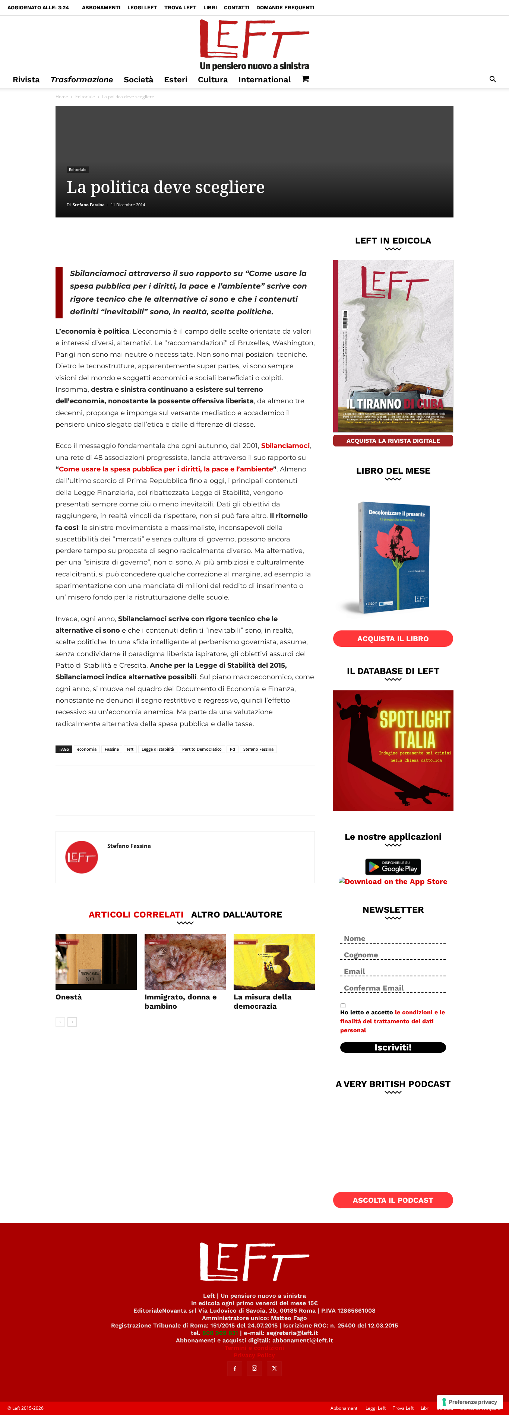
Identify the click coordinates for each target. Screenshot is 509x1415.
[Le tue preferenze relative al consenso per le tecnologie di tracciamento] (470, 1402)
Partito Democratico (202, 749)
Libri (210, 7)
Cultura (213, 79)
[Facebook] (109, 242)
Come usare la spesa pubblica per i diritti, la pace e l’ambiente (166, 469)
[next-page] (72, 1022)
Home (62, 96)
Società (139, 79)
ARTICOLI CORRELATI (136, 914)
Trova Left (180, 7)
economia (87, 749)
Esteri (175, 79)
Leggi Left (142, 7)
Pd (232, 749)
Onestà (69, 996)
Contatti (236, 7)
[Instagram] (254, 1368)
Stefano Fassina (89, 204)
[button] (493, 80)
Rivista (26, 79)
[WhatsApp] (158, 242)
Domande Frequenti (285, 7)
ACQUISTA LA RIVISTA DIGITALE (393, 440)
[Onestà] (96, 962)
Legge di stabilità (158, 749)
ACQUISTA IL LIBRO (393, 638)
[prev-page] (60, 1022)
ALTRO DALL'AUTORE (236, 914)
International (264, 79)
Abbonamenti (101, 7)
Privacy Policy (254, 1355)
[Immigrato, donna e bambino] (185, 962)
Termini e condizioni (254, 1347)
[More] (183, 242)
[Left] (254, 43)
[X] (133, 242)
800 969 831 (220, 1332)
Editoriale (85, 96)
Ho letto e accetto (392, 1021)
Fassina (112, 749)
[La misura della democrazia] (274, 962)
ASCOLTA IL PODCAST (393, 1200)
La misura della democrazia (263, 1001)
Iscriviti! (393, 1047)
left (130, 749)
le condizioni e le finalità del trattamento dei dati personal (392, 1021)
